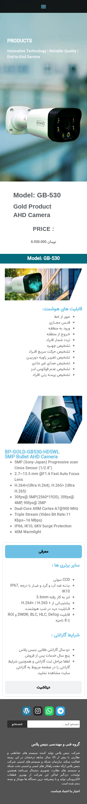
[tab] (43, 551)
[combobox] (53, 724)
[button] (44, 6)
